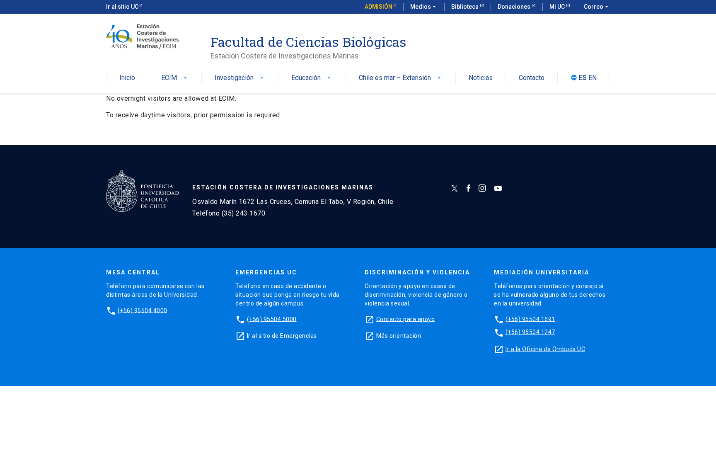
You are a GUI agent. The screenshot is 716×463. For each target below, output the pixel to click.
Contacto (531, 78)
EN (592, 78)
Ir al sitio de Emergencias (282, 335)
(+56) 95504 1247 (530, 332)
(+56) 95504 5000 (272, 318)
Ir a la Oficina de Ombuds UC (545, 348)
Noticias (481, 78)
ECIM (175, 78)
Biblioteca (465, 6)
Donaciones (515, 6)
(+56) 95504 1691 (530, 318)
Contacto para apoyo (405, 318)
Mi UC (557, 6)
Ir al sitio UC (122, 6)
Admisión (378, 6)
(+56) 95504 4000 (142, 310)
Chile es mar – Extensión (401, 78)
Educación (311, 78)
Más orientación (398, 335)
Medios (424, 6)
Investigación (240, 78)
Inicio (127, 78)
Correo (597, 6)
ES (583, 78)
